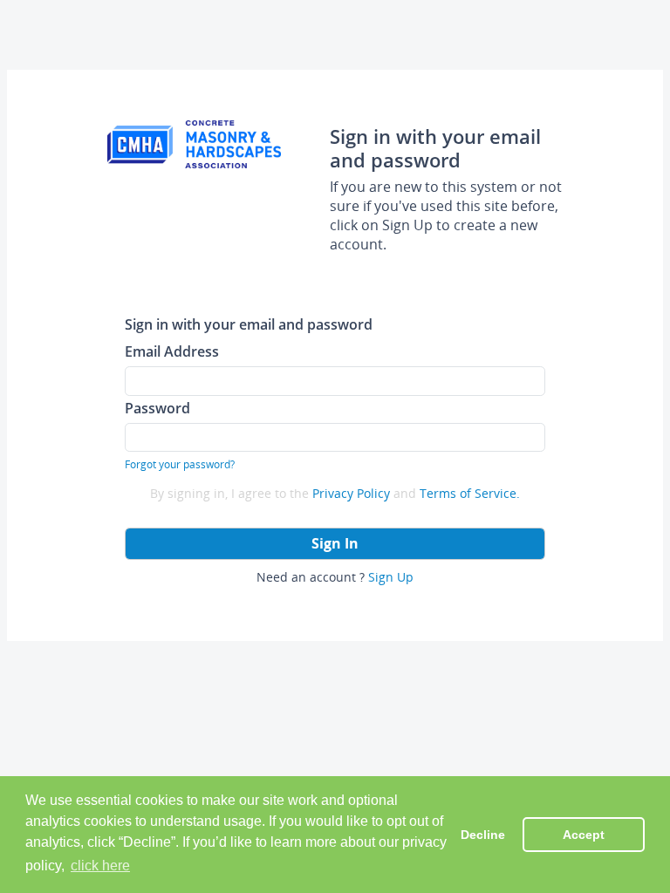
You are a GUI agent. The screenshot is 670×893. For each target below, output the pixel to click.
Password (157, 408)
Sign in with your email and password (249, 324)
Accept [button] (584, 835)
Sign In (335, 543)
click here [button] (100, 865)
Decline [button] (483, 835)
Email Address (172, 351)
